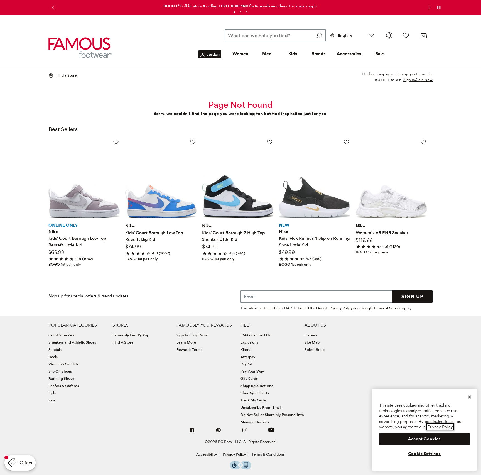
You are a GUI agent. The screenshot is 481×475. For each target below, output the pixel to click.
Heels (53, 356)
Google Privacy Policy (334, 308)
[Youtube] (271, 432)
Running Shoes (61, 378)
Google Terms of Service (380, 308)
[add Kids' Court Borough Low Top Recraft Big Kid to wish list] (193, 142)
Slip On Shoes (60, 371)
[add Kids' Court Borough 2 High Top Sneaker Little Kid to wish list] (269, 142)
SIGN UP (412, 296)
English (345, 35)
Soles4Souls (315, 349)
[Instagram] (244, 432)
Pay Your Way (252, 371)
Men (266, 53)
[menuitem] (210, 58)
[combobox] (275, 35)
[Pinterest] (218, 432)
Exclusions (249, 342)
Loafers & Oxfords (63, 385)
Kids (292, 53)
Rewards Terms (189, 349)
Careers (311, 335)
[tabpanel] (240, 5)
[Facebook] (192, 432)
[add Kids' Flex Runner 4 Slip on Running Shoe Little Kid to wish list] (346, 142)
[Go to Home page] (80, 47)
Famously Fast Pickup (130, 335)
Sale (380, 53)
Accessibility (206, 454)
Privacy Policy (234, 454)
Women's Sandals (63, 364)
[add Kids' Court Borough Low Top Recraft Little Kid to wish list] (116, 142)
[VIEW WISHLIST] (405, 35)
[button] (303, 6)
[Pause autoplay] (439, 7)
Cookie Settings (424, 453)
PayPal (246, 364)
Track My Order (253, 400)
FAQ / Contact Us (255, 335)
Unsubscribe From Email (260, 407)
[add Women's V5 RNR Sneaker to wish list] (423, 142)
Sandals (55, 349)
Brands (318, 53)
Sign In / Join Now (192, 335)
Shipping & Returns (256, 385)
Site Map (312, 342)
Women (240, 53)
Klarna (245, 349)
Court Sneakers (61, 335)
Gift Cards (249, 378)
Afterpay (247, 356)
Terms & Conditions (268, 454)
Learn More (186, 342)
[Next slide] (428, 7)
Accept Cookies (424, 438)
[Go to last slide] (52, 7)
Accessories (349, 53)
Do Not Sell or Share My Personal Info (272, 414)
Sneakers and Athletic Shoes (72, 342)
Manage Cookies (254, 422)
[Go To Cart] (424, 36)
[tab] (234, 12)
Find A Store (122, 342)
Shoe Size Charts (254, 393)
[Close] (469, 397)
